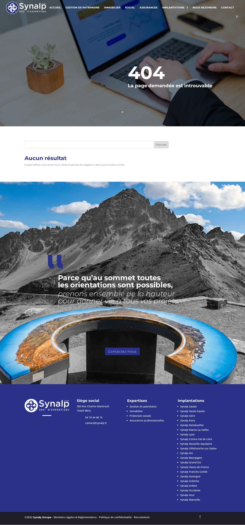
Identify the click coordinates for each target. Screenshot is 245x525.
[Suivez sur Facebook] (43, 422)
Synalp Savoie (188, 406)
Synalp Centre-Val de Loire (196, 439)
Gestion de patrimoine (82, 7)
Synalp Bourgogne (191, 457)
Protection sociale (140, 415)
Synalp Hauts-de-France (194, 467)
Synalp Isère (187, 415)
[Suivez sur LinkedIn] (50, 422)
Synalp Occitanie (190, 490)
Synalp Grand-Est (190, 462)
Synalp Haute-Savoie (192, 411)
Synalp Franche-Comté (193, 471)
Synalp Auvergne (190, 476)
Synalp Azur (187, 495)
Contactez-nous (122, 351)
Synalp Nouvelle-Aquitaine (196, 443)
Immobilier (112, 7)
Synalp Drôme (188, 485)
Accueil (55, 7)
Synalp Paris (187, 420)
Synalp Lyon (187, 434)
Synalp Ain (186, 453)
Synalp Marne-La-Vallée (194, 429)
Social (130, 7)
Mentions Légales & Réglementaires (75, 517)
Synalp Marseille (190, 499)
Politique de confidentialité (115, 517)
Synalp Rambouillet (192, 425)
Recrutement (142, 517)
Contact (227, 7)
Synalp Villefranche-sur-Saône (198, 448)
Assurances (148, 7)
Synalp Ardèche (189, 481)
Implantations (173, 7)
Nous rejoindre (204, 7)
